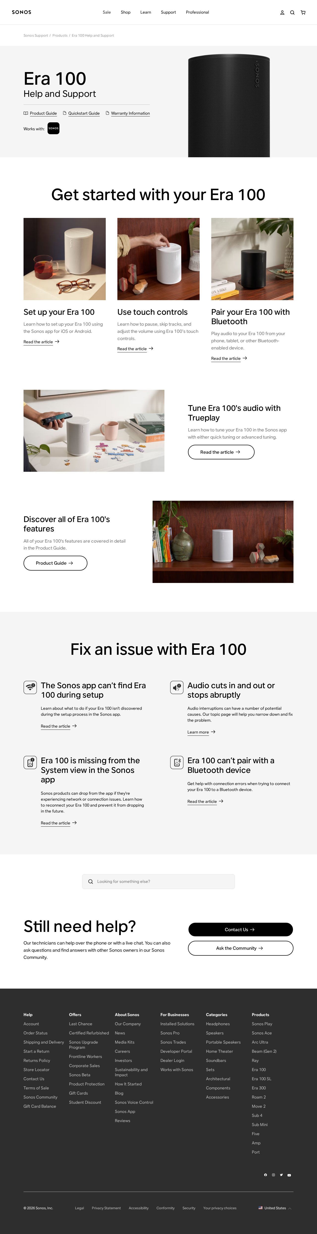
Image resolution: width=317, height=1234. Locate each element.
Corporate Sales (84, 1065)
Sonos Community (40, 1097)
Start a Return (36, 1051)
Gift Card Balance (40, 1106)
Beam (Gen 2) (264, 1051)
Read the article (217, 452)
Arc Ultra (260, 1042)
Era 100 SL (261, 1078)
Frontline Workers (85, 1056)
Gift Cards (78, 1093)
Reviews (122, 1120)
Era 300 (259, 1088)
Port (256, 1152)
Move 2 (258, 1106)
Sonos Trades (173, 1042)
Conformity (166, 1208)
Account (31, 1023)
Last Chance (80, 1023)
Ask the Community (236, 948)
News (120, 1033)
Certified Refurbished (89, 1033)
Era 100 (259, 1069)
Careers (122, 1051)
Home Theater (219, 1051)
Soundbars (216, 1060)
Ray (255, 1060)
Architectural (218, 1078)
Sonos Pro (170, 1033)
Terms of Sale (36, 1088)
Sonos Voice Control (134, 1102)
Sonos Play (262, 1023)
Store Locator (37, 1069)
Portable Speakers (223, 1042)
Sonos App (125, 1111)
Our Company (128, 1023)
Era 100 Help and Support (93, 35)
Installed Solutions (177, 1023)
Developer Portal (176, 1051)
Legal (79, 1208)
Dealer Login (172, 1060)
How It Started (128, 1084)
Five (256, 1133)
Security (189, 1208)
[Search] (292, 12)
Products (60, 35)
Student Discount (85, 1102)
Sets (210, 1069)
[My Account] (282, 12)
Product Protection (87, 1084)
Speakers (215, 1033)
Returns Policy (37, 1060)
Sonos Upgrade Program (83, 1045)
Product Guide (51, 563)
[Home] (21, 12)
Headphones (218, 1023)
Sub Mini (260, 1124)
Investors (123, 1060)
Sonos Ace (262, 1033)
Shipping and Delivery (44, 1042)
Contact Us (236, 929)
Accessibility (139, 1208)
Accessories (217, 1097)
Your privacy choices (220, 1208)
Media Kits (124, 1042)
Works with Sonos (176, 1069)
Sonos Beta (79, 1074)
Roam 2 (259, 1097)
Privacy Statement (106, 1208)
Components (218, 1088)
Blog (119, 1093)
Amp (256, 1143)
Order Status (36, 1033)
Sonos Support (36, 35)
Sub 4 (257, 1115)
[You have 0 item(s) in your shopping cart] (303, 12)
